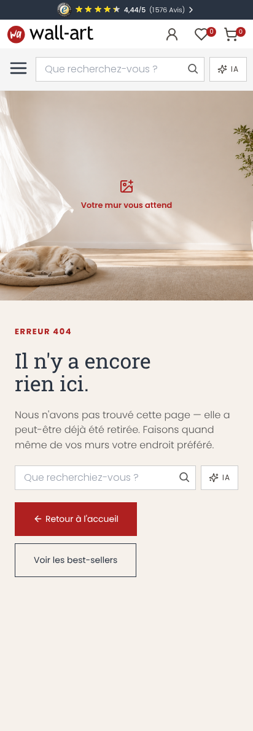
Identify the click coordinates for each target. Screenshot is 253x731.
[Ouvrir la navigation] (18, 68)
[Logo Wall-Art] (50, 34)
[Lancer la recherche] (192, 69)
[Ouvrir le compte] (172, 34)
